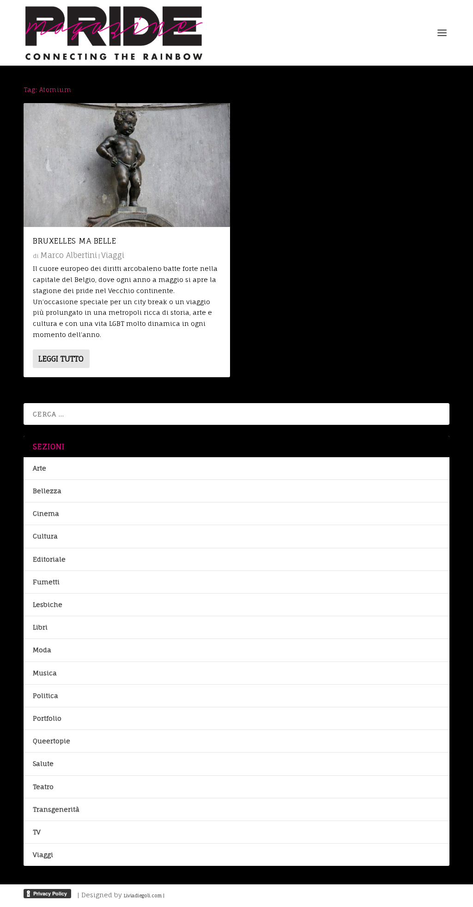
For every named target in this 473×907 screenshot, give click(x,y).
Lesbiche (47, 604)
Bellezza (47, 491)
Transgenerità (56, 809)
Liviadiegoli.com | (144, 895)
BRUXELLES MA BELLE (74, 240)
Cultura (45, 536)
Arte (39, 468)
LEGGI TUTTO (61, 358)
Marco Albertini (68, 255)
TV (37, 832)
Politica (45, 695)
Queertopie (51, 741)
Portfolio (47, 718)
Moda (42, 650)
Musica (45, 673)
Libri (40, 627)
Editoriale (49, 559)
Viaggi (112, 255)
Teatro (43, 787)
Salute (43, 763)
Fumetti (46, 582)
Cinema (46, 513)
